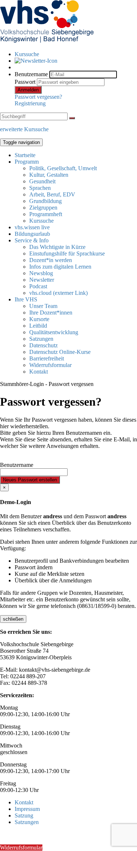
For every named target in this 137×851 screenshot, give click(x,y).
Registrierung (30, 103)
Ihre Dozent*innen (50, 312)
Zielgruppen (43, 207)
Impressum (27, 809)
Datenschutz (43, 345)
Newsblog (41, 273)
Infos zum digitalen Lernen (60, 267)
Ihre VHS (26, 299)
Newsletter (41, 280)
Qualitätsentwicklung (53, 332)
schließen (13, 619)
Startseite (25, 155)
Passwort (25, 82)
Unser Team (43, 306)
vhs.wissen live (32, 227)
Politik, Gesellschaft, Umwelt (63, 168)
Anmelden (28, 90)
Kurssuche (27, 54)
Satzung (24, 815)
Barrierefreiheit (46, 358)
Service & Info (32, 240)
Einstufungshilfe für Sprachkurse (67, 253)
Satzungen (41, 339)
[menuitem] (76, 54)
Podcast (38, 286)
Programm (27, 162)
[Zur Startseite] (47, 42)
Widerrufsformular (50, 365)
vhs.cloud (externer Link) (58, 293)
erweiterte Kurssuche (24, 129)
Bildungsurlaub (32, 234)
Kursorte (39, 319)
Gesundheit (42, 181)
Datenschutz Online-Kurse (60, 352)
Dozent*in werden (50, 260)
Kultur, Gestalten (48, 175)
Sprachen (40, 188)
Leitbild (38, 326)
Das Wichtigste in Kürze (57, 247)
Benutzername (31, 74)
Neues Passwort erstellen (30, 480)
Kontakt (38, 371)
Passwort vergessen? (38, 97)
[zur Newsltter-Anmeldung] (36, 61)
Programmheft (45, 214)
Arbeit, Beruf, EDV (52, 194)
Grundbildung (45, 201)
